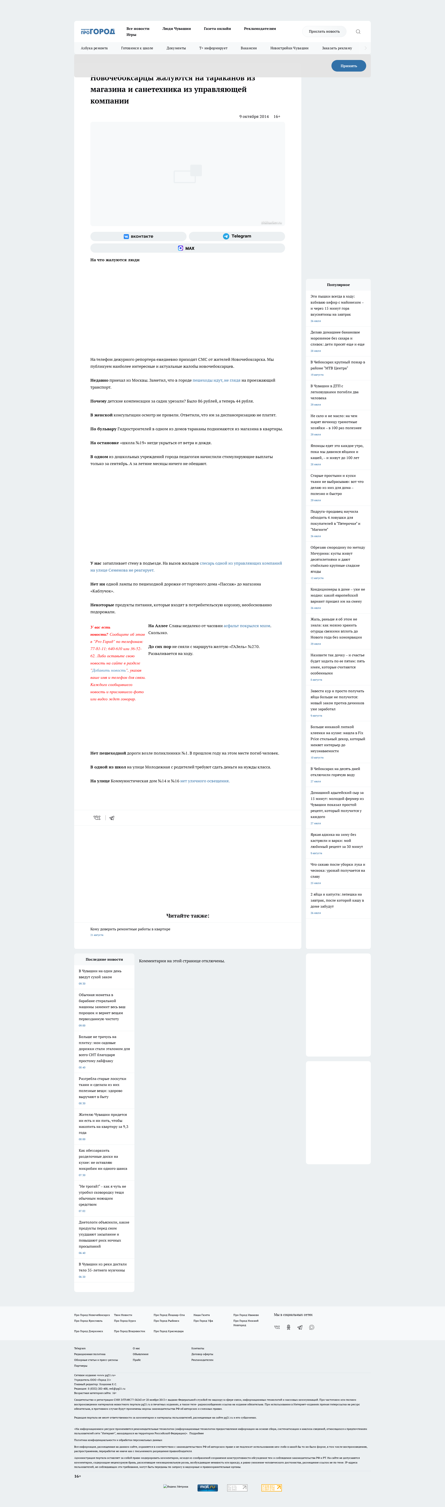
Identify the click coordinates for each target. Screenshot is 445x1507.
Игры (131, 34)
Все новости (138, 28)
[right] (365, 48)
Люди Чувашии (176, 28)
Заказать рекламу (337, 48)
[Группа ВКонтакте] (138, 236)
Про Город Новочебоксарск (92, 1315)
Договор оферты (202, 1354)
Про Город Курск (125, 1320)
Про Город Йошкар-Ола (169, 1315)
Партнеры (80, 1365)
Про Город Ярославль (88, 1320)
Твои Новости (123, 1315)
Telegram (80, 1348)
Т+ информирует (213, 48)
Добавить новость (109, 670)
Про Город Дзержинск (88, 1331)
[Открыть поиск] (358, 31)
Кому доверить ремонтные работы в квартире (130, 932)
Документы (176, 48)
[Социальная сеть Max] (187, 248)
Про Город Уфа (203, 1320)
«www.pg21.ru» (106, 1375)
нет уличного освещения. (205, 780)
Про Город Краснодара (169, 1331)
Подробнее (196, 1433)
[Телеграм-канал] (237, 236)
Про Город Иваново (246, 1315)
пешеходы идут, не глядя (217, 380)
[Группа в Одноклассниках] (288, 1327)
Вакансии (249, 48)
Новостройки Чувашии (289, 48)
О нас (136, 1348)
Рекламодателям (260, 28)
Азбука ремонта (94, 48)
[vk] (97, 818)
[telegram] (113, 818)
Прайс (137, 1360)
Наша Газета (202, 1315)
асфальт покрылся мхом (247, 625)
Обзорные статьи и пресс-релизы (96, 1360)
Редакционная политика (89, 1354)
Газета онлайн (217, 28)
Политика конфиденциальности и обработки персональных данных (118, 1440)
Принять (349, 65)
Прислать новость (324, 31)
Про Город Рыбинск (166, 1320)
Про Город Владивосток (129, 1331)
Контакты (197, 1348)
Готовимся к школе (137, 48)
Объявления (140, 1354)
